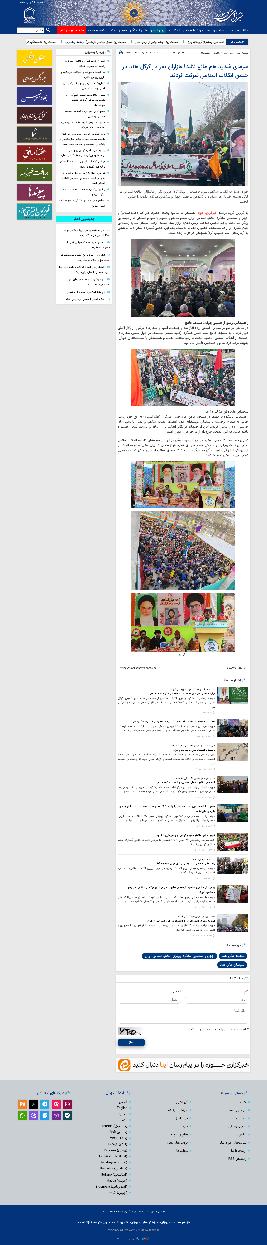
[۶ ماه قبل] (232, 842)
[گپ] (33, 1115)
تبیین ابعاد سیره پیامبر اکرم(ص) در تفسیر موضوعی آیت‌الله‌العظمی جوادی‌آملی (85, 100)
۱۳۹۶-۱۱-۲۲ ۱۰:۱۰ (204, 879)
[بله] (67, 1115)
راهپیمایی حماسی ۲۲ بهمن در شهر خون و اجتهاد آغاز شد (183, 864)
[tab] (84, 219)
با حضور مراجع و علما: (203, 859)
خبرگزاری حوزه (207, 212)
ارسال (131, 1042)
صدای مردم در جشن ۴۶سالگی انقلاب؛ (195, 778)
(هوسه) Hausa (117, 1180)
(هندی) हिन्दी (118, 1132)
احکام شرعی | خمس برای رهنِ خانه (85, 299)
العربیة (122, 1114)
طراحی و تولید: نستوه (129, 1239)
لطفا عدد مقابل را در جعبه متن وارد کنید (218, 1029)
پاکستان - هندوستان (210, 53)
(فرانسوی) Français (114, 1126)
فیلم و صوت (96, 30)
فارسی (123, 1102)
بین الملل (157, 30)
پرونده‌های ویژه (177, 1142)
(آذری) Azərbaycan (114, 1162)
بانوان (123, 30)
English (122, 1108)
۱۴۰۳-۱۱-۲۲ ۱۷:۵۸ (203, 736)
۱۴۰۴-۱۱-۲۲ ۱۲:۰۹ (203, 850)
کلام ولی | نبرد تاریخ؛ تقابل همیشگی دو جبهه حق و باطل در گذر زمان (85, 257)
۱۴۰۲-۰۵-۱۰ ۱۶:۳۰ (203, 907)
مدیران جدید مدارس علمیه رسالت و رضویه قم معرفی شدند (85, 63)
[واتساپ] (22, 1115)
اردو (124, 1120)
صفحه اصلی (242, 53)
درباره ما (182, 1150)
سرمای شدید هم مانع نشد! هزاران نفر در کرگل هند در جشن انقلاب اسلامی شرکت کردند (185, 71)
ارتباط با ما (238, 1150)
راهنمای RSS (237, 1159)
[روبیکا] (56, 1115)
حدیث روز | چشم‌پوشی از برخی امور (189, 42)
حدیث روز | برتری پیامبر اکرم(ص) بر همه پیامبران (127, 42)
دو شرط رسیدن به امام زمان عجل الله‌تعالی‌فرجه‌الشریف (88, 282)
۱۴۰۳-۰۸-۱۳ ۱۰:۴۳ (202, 936)
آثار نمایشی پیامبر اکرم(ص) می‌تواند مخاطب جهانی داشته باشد (87, 232)
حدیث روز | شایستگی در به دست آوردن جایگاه (59, 42)
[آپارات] (56, 1104)
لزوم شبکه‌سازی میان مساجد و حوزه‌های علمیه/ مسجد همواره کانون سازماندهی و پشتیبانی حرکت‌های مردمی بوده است (82, 139)
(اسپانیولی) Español (113, 1156)
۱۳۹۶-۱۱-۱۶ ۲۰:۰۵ (203, 713)
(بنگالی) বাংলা (118, 1138)
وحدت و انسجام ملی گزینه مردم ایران (194, 750)
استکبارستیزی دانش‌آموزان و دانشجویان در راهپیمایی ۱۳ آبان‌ (181, 921)
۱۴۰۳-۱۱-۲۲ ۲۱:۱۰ (203, 798)
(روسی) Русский (115, 1150)
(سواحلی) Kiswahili (113, 1168)
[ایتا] (22, 1104)
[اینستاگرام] (67, 1104)
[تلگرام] (44, 1104)
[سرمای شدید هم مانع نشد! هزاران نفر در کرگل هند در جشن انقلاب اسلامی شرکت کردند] (183, 134)
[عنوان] (183, 622)
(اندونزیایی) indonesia (111, 1186)
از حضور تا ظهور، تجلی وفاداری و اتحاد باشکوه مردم (186, 783)
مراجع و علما (215, 30)
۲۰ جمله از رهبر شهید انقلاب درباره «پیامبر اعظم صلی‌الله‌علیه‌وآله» (81, 125)
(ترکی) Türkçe (117, 1144)
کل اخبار (233, 30)
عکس (112, 30)
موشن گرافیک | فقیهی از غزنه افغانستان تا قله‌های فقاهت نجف (82, 164)
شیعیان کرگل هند (232, 964)
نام (246, 991)
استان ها (174, 30)
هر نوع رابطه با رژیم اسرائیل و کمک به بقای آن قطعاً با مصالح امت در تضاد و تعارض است (83, 178)
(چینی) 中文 (118, 1192)
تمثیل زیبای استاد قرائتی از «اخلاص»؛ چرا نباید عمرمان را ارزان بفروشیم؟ (84, 269)
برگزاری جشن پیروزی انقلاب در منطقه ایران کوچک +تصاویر (182, 694)
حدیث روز (237, 41)
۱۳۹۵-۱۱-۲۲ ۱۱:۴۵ (203, 769)
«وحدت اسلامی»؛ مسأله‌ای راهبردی (85, 292)
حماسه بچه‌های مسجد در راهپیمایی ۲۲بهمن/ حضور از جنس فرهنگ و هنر (174, 722)
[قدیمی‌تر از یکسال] (232, 695)
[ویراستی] (44, 1115)
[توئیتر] (33, 1104)
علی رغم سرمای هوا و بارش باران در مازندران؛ (193, 746)
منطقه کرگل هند (233, 956)
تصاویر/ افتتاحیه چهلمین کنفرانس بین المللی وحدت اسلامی (83, 86)
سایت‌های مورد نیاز (71, 30)
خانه (245, 30)
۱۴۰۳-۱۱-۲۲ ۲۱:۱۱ (204, 826)
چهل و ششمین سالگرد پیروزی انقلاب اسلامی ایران (179, 956)
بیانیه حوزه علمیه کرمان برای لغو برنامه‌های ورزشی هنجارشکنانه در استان (83, 153)
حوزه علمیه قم (193, 30)
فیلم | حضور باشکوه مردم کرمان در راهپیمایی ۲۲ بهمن (184, 835)
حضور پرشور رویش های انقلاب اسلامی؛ (195, 917)
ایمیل (177, 991)
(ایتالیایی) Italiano (114, 1174)
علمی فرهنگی (139, 30)
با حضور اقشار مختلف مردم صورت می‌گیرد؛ (193, 689)
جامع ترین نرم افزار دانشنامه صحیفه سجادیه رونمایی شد (84, 113)
